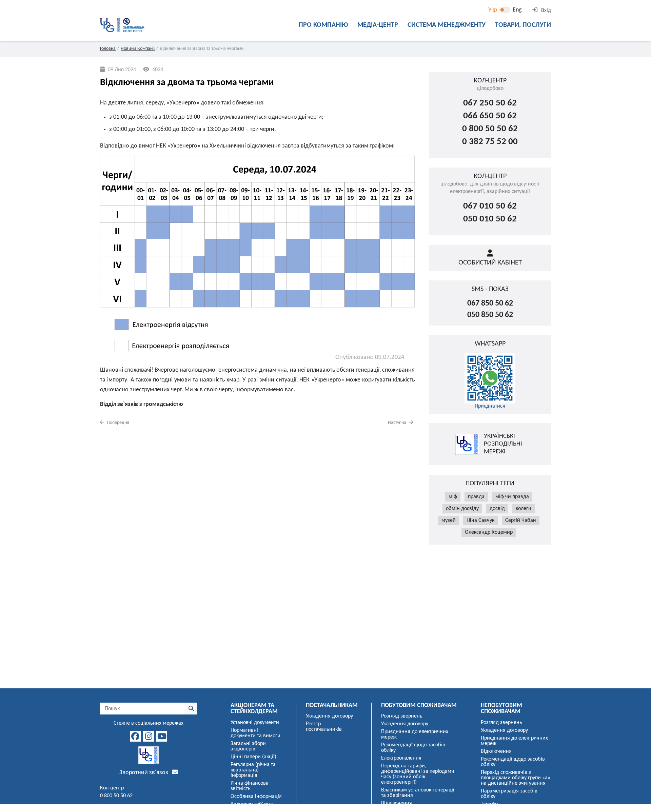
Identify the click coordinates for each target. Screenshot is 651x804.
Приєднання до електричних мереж (414, 734)
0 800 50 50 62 (490, 129)
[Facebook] (135, 736)
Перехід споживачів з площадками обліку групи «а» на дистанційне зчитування (515, 778)
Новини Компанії (138, 48)
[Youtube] (161, 736)
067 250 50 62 (490, 103)
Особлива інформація (256, 796)
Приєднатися (490, 406)
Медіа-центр (377, 25)
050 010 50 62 (490, 219)
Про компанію (323, 25)
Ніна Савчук (480, 520)
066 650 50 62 (490, 116)
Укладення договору (329, 716)
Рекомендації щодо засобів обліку (413, 747)
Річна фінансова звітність (250, 786)
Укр (492, 10)
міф (453, 496)
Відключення (496, 751)
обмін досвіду (462, 508)
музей (448, 520)
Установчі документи (255, 722)
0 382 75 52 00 (490, 141)
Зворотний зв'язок (144, 773)
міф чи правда (512, 496)
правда (476, 496)
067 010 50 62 (490, 206)
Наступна (397, 422)
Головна (108, 48)
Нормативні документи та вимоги (255, 733)
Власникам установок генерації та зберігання (417, 792)
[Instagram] (148, 736)
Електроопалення (401, 758)
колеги (523, 508)
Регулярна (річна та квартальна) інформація (253, 770)
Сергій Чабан (520, 520)
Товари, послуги (523, 25)
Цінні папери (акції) (253, 757)
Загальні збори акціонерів (248, 746)
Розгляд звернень (401, 716)
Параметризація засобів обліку (509, 793)
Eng (517, 10)
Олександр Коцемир (489, 532)
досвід (497, 508)
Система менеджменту (447, 25)
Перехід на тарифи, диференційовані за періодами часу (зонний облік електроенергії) (417, 774)
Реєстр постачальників (324, 726)
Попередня (117, 422)
